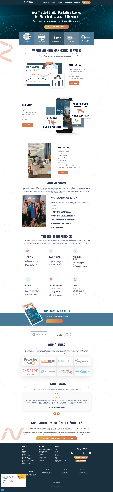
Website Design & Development (28, 460)
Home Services (41, 459)
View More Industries (42, 462)
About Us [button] (60, 2)
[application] (39, 160)
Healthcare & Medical (42, 457)
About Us (56, 449)
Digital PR (24, 462)
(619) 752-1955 (56, 482)
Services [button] (53, 2)
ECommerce (41, 454)
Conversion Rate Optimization (27, 459)
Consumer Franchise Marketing (44, 449)
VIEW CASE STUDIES (54, 321)
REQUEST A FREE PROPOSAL (81, 457)
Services (24, 447)
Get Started (86, 2)
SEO (23, 449)
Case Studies (57, 456)
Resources (57, 447)
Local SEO (24, 451)
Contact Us (57, 462)
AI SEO (23, 452)
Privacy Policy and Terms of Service (56, 486)
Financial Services (42, 460)
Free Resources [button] (68, 2)
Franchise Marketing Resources (60, 460)
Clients (56, 454)
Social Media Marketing (26, 456)
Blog (56, 457)
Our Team (56, 451)
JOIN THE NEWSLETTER (81, 461)
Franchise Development (43, 451)
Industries (41, 447)
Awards (56, 452)
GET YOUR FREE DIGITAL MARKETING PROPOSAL (56, 438)
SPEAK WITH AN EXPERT (56, 27)
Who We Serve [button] (46, 2)
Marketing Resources (59, 459)
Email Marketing (25, 457)
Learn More (74, 83)
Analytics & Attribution (26, 463)
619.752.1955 (77, 2)
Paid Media (24, 454)
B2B (39, 456)
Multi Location (41, 452)
